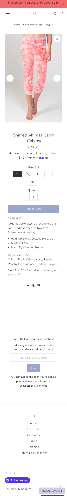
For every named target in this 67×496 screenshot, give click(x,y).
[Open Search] (55, 13)
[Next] (63, 4)
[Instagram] (10, 473)
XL (33, 182)
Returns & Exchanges (33, 453)
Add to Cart (33, 209)
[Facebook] (6, 473)
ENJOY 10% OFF (52, 490)
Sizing (34, 441)
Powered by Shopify (18, 489)
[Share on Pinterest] (38, 286)
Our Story (33, 429)
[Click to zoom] (57, 39)
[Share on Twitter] (33, 286)
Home (17, 24)
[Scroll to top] (60, 487)
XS (17, 174)
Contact (34, 423)
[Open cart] (60, 13)
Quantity (33, 190)
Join (33, 368)
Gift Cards (33, 435)
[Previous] (3, 4)
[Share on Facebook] (28, 286)
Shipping (33, 447)
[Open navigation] (8, 14)
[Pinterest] (14, 473)
